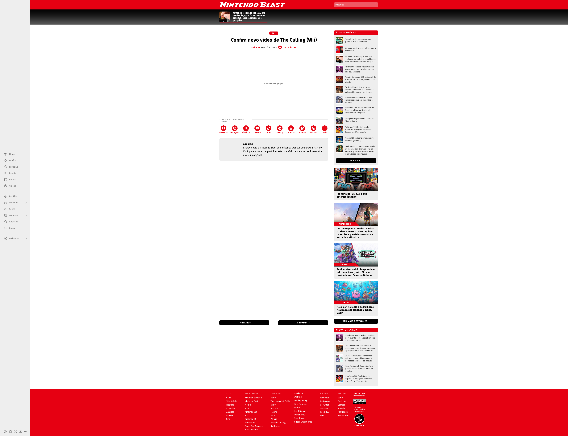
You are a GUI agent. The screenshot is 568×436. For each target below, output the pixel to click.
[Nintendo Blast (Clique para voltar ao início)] (252, 4)
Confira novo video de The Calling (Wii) (274, 40)
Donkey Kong (300, 400)
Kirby (273, 405)
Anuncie (341, 408)
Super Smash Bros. (303, 422)
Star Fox (274, 408)
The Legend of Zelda (280, 401)
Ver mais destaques (355, 321)
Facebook (223, 132)
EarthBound (299, 411)
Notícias (230, 405)
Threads (291, 132)
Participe (342, 401)
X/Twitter (246, 132)
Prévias (229, 415)
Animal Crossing (278, 422)
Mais (325, 132)
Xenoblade (299, 418)
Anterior (245, 322)
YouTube (257, 132)
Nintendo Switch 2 (253, 398)
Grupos (313, 132)
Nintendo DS (250, 419)
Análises (230, 412)
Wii (273, 33)
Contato (341, 405)
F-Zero (274, 412)
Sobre (340, 398)
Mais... (323, 415)
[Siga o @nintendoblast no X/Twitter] (15, 431)
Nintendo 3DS (251, 412)
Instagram (234, 132)
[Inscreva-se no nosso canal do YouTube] (20, 431)
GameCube (250, 422)
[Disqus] (273, 202)
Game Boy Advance (254, 426)
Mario (273, 398)
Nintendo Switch (252, 401)
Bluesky (302, 132)
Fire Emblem (300, 404)
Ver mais (355, 160)
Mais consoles (251, 429)
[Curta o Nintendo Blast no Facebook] (5, 431)
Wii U (247, 408)
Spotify (279, 132)
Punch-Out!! (299, 415)
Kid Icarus (275, 426)
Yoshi (273, 415)
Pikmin (274, 419)
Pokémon (298, 393)
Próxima (302, 322)
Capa (228, 398)
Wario (297, 407)
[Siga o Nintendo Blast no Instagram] (10, 431)
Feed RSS (324, 412)
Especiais (230, 408)
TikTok (268, 132)
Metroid (298, 397)
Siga (228, 419)
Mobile (248, 405)
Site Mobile (231, 401)
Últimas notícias (346, 33)
